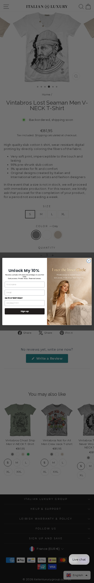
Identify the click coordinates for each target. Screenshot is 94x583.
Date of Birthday (14, 298)
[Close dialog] (89, 261)
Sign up (25, 311)
